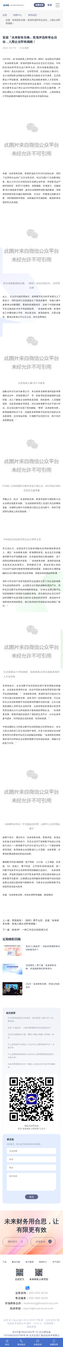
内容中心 (17, 14)
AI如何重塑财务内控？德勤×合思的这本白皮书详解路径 (31, 1065)
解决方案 (16, 1262)
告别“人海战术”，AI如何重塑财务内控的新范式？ (30, 1027)
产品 (5, 1262)
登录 (49, 4)
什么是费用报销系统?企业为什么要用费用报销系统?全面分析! (31, 1056)
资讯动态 (32, 14)
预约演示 (12, 1241)
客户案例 (30, 1262)
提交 (31, 1196)
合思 (5, 14)
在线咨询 (40, 1241)
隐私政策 (31, 1326)
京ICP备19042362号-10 (25, 1332)
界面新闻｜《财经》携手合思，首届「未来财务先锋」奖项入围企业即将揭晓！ (31, 922)
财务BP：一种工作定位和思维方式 (25, 929)
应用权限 (48, 1323)
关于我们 (56, 1262)
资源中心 (43, 1262)
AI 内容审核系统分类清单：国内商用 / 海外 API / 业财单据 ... (30, 1019)
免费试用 (39, 5)
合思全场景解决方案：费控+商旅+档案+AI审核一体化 (31, 1036)
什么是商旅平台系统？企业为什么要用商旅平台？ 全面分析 (31, 1046)
